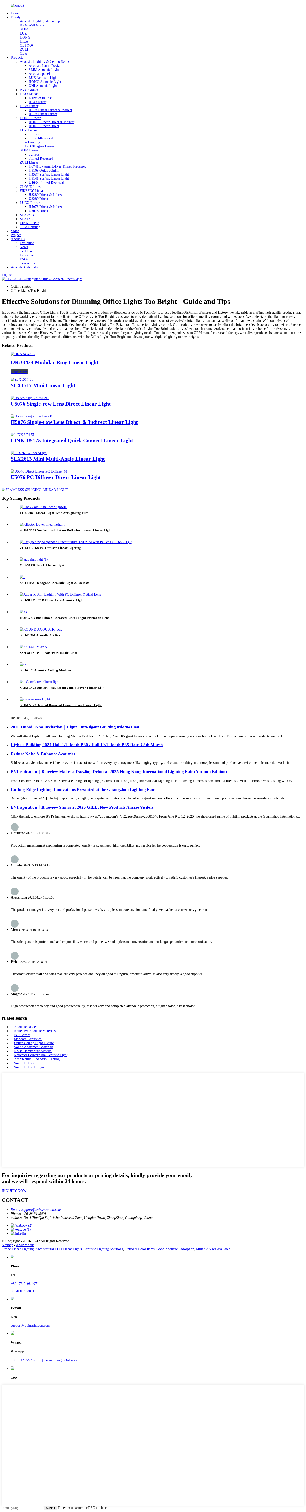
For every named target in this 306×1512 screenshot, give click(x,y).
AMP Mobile (25, 1245)
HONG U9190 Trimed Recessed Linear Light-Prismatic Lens (64, 618)
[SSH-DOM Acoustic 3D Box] (41, 629)
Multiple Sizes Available (213, 1249)
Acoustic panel (39, 74)
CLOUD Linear (31, 186)
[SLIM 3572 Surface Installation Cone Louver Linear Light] (39, 682)
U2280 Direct (38, 199)
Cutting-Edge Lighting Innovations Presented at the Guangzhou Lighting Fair (83, 789)
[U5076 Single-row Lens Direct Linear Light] (30, 398)
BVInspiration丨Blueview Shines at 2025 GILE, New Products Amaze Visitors (82, 807)
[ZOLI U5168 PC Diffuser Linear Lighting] (76, 542)
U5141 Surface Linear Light (49, 178)
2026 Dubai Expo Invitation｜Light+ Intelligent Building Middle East (75, 727)
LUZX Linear (30, 203)
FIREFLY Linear (32, 190)
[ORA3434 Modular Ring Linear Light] (23, 354)
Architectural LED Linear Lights (58, 1249)
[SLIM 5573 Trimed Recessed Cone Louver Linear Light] (35, 699)
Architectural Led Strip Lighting (37, 1059)
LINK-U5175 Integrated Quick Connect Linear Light (72, 440)
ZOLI (24, 49)
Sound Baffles (24, 1063)
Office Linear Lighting (18, 1249)
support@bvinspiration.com (30, 1325)
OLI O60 (26, 45)
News (24, 247)
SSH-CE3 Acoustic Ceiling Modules (45, 670)
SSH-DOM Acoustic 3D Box (40, 635)
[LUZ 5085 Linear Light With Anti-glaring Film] (43, 507)
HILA (24, 41)
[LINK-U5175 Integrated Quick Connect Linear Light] (22, 434)
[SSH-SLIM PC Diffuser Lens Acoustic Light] (60, 594)
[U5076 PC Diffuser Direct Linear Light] (39, 471)
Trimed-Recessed (41, 138)
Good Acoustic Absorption (175, 1249)
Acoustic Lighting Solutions (103, 1249)
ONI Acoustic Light (43, 86)
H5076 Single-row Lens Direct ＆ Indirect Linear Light (74, 422)
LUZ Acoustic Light (43, 78)
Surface (34, 134)
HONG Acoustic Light (45, 82)
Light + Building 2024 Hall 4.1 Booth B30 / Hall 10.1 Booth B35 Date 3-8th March (87, 744)
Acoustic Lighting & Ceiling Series (44, 61)
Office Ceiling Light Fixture (34, 1043)
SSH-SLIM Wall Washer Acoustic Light (48, 652)
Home (15, 13)
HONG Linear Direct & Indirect (51, 122)
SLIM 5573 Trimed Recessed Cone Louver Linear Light (61, 705)
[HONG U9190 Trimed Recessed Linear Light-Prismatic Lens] (23, 612)
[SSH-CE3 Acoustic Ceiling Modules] (24, 664)
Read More (19, 372)
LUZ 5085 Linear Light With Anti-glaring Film (54, 513)
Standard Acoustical (28, 1039)
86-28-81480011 (22, 1291)
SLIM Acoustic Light (44, 69)
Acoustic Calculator (25, 267)
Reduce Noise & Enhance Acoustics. (43, 754)
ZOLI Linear (29, 162)
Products (17, 57)
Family (16, 17)
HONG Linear (30, 118)
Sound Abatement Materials (33, 1047)
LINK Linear (29, 223)
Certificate (27, 251)
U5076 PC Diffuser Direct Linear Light (56, 477)
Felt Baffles (22, 1035)
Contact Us (28, 263)
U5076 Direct (38, 211)
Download (27, 255)
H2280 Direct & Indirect (46, 195)
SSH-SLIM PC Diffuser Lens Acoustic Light (52, 600)
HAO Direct (37, 102)
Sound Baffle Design (29, 1067)
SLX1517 (27, 219)
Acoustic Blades (25, 1027)
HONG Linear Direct (44, 126)
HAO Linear (29, 94)
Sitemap (7, 1245)
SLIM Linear (29, 150)
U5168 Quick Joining (44, 170)
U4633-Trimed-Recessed (46, 182)
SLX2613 (27, 215)
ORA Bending (30, 227)
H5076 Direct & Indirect (46, 207)
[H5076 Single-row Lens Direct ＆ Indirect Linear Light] (32, 416)
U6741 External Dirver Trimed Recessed (57, 166)
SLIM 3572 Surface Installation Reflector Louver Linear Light (66, 530)
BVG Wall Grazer (32, 25)
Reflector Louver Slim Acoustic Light (40, 1055)
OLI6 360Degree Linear (37, 146)
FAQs (24, 259)
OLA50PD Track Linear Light (42, 565)
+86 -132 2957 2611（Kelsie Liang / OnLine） (45, 1360)
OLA (23, 53)
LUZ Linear (28, 130)
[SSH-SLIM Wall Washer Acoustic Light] (33, 647)
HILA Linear (29, 106)
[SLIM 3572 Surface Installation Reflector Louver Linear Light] (42, 524)
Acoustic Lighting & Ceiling (40, 21)
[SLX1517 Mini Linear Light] (22, 379)
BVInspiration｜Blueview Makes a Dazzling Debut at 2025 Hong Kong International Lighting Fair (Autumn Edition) (119, 771)
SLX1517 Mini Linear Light (43, 385)
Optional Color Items (140, 1249)
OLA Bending (30, 142)
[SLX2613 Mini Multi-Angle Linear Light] (29, 453)
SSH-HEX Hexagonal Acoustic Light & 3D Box (54, 583)
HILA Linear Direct (43, 114)
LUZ (23, 33)
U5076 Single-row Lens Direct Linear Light (61, 404)
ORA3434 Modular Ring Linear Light (54, 362)
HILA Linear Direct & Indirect (50, 110)
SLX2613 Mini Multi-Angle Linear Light (58, 459)
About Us (18, 239)
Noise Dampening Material (33, 1051)
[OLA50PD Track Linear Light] (34, 559)
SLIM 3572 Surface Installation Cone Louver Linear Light (63, 687)
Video (15, 231)
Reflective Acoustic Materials (35, 1031)
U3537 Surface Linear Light (49, 174)
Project (16, 235)
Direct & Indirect (41, 98)
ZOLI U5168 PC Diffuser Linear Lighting (50, 548)
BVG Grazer (29, 90)
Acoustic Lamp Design (45, 65)
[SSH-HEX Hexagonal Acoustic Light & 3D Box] (22, 577)
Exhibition (27, 243)
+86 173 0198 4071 (25, 1283)
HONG (25, 37)
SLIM (24, 29)
